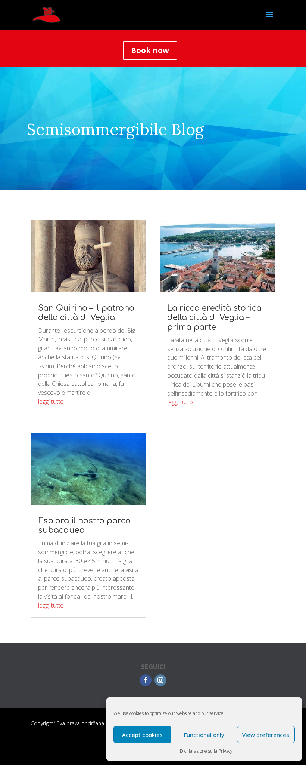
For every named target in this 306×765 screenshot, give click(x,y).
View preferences (265, 734)
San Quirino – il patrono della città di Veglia (86, 313)
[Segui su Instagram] (160, 680)
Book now (150, 50)
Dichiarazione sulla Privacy (206, 751)
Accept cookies (142, 734)
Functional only (204, 734)
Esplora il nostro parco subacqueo (84, 525)
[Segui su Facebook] (146, 680)
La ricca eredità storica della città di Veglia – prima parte (214, 317)
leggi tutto (51, 401)
